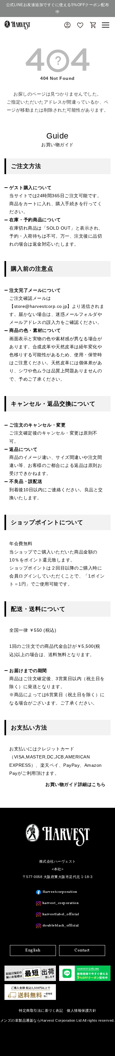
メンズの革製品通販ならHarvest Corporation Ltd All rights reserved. (57, 1020)
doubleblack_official (60, 925)
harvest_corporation (60, 903)
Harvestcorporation (59, 892)
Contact (82, 950)
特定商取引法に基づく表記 (41, 1010)
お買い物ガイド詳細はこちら (75, 784)
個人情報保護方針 (81, 1010)
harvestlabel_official (60, 914)
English (33, 950)
